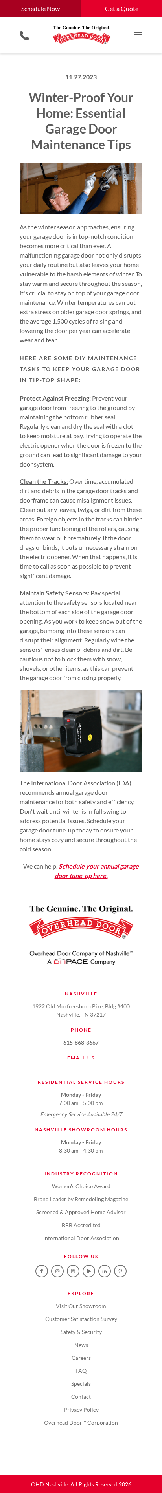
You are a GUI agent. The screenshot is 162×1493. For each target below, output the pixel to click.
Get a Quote (121, 8)
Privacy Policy (81, 1409)
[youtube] (89, 1271)
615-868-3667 (81, 1042)
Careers (81, 1357)
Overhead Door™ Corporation (81, 1422)
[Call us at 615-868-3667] (24, 35)
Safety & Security (81, 1331)
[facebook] (41, 1271)
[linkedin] (104, 1271)
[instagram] (57, 1271)
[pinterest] (120, 1271)
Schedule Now (40, 8)
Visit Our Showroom (81, 1306)
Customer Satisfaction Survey (81, 1319)
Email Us (81, 1058)
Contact (81, 1396)
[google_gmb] (73, 1271)
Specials (81, 1383)
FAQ (81, 1370)
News (81, 1344)
